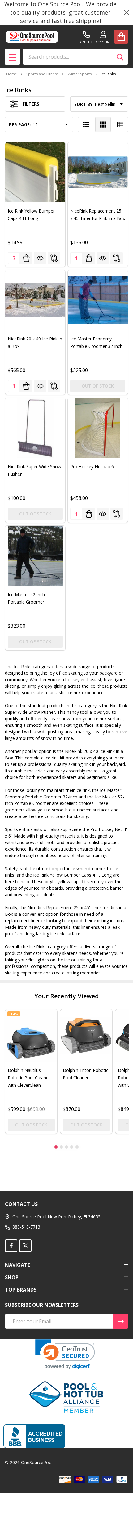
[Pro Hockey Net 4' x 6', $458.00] (98, 428)
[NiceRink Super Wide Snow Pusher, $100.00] (35, 428)
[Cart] (121, 37)
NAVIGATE (17, 1264)
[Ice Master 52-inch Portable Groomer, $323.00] (35, 556)
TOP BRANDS (20, 1289)
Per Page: (20, 125)
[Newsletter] (120, 1321)
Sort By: (84, 104)
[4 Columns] (103, 124)
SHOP (12, 1277)
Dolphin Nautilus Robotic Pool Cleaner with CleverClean (29, 1077)
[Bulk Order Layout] (120, 124)
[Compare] (54, 258)
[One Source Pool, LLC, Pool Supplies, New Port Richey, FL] (34, 1436)
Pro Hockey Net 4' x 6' (92, 467)
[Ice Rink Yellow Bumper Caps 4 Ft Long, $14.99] (35, 172)
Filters (31, 104)
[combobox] (75, 57)
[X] (25, 1245)
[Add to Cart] (26, 258)
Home (11, 74)
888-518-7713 (26, 1227)
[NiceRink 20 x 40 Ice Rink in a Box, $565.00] (35, 300)
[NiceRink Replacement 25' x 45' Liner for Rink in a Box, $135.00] (98, 172)
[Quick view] (40, 258)
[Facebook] (11, 1245)
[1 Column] (85, 124)
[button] (65, 1354)
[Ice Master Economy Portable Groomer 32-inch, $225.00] (98, 300)
